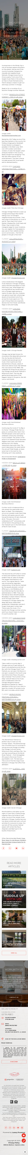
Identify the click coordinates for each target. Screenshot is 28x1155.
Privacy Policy (7, 1056)
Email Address (6, 1043)
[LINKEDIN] (14, 1127)
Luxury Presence (18, 1132)
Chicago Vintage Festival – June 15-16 (13, 168)
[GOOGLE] (22, 1127)
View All (14, 953)
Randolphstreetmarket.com (11, 135)
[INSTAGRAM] (10, 1127)
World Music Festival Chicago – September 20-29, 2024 (11, 696)
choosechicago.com (18, 736)
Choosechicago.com (18, 278)
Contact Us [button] (14, 997)
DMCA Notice (9, 1145)
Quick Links (19, 1145)
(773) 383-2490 (9, 1019)
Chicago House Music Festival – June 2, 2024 (12, 311)
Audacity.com (15, 570)
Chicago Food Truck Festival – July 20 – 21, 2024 (13, 620)
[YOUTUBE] (18, 1127)
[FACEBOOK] (5, 1127)
